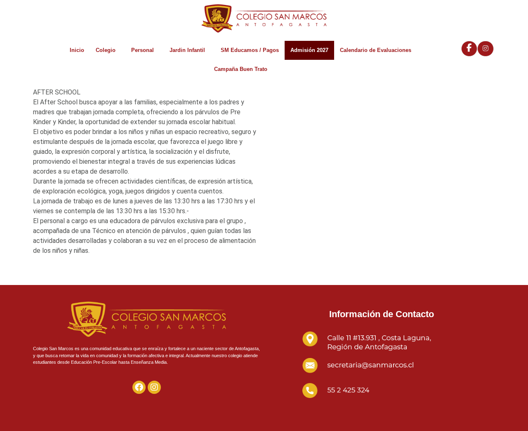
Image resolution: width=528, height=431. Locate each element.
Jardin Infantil (187, 50)
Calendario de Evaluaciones (375, 50)
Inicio (77, 50)
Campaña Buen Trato (240, 69)
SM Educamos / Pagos (250, 50)
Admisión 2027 (309, 50)
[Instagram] (154, 387)
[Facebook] (139, 387)
